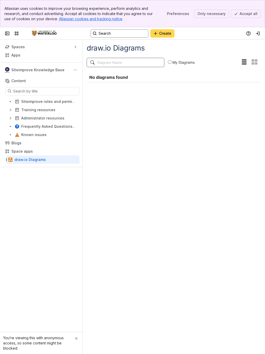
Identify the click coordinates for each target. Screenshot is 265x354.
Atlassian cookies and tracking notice (90, 19)
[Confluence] (44, 33)
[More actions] (75, 70)
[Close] (76, 338)
